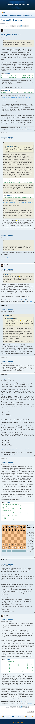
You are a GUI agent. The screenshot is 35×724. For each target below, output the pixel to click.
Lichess (30, 129)
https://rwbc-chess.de (6, 258)
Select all (7, 73)
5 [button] (19, 26)
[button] (11, 26)
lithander (7, 143)
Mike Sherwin (8, 41)
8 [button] (24, 26)
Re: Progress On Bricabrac (11, 35)
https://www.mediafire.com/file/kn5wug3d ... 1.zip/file (15, 449)
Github (27, 127)
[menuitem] (3, 12)
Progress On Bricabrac (11, 20)
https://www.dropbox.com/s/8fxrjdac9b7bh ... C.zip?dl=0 (16, 97)
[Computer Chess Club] (17, 5)
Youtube (23, 127)
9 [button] (26, 26)
